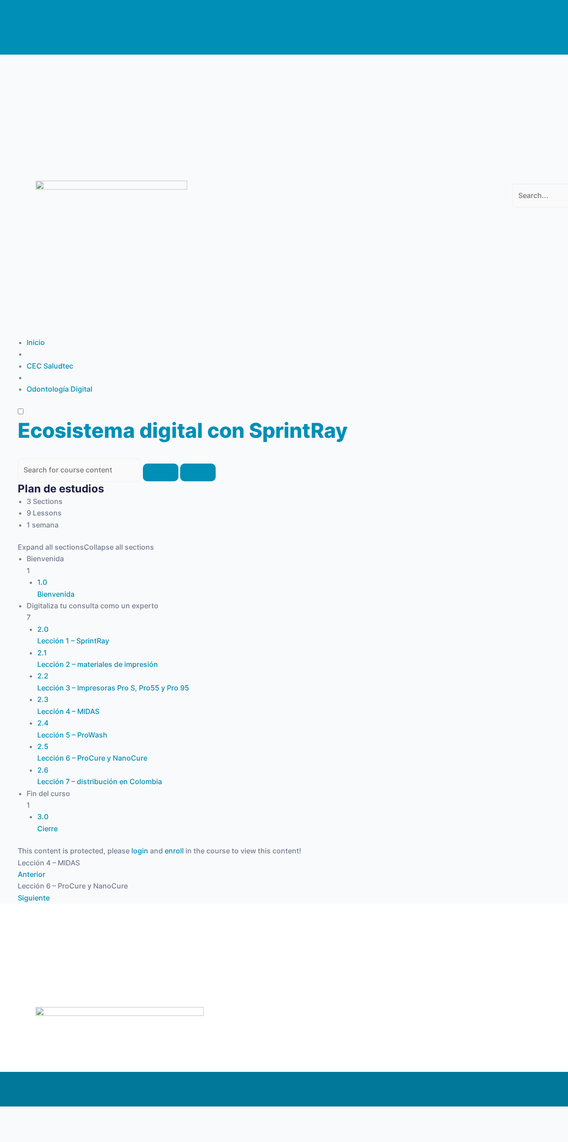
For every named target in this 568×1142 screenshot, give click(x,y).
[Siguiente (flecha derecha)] (55, 1133)
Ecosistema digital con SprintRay (182, 430)
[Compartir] (92, 1115)
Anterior (31, 874)
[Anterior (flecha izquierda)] (18, 1133)
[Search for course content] (160, 472)
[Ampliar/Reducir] (18, 1115)
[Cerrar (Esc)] (129, 1115)
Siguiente (34, 897)
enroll (174, 850)
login (139, 850)
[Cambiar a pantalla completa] (55, 1115)
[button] (521, 178)
